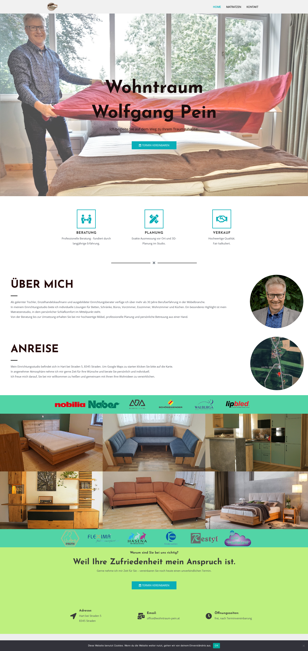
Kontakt (252, 7)
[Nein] (303, 645)
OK (216, 645)
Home (217, 7)
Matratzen (233, 7)
